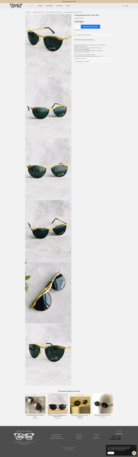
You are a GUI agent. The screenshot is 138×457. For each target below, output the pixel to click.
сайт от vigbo (13, 453)
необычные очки (38, 12)
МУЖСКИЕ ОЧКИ (56, 434)
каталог (27, 12)
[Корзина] (127, 5)
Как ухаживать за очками (82, 61)
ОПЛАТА (79, 436)
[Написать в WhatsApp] (116, 434)
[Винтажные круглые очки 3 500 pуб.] (103, 403)
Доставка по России (80, 58)
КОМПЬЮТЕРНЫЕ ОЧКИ (56, 438)
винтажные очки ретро (54, 12)
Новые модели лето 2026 (69, 1)
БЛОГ (68, 5)
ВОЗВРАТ (79, 438)
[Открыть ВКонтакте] (121, 434)
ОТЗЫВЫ (40, 5)
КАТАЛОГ (31, 5)
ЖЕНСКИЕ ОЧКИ (56, 436)
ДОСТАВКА (49, 5)
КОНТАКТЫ (59, 5)
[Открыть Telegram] (119, 434)
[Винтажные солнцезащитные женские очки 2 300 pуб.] (58, 403)
